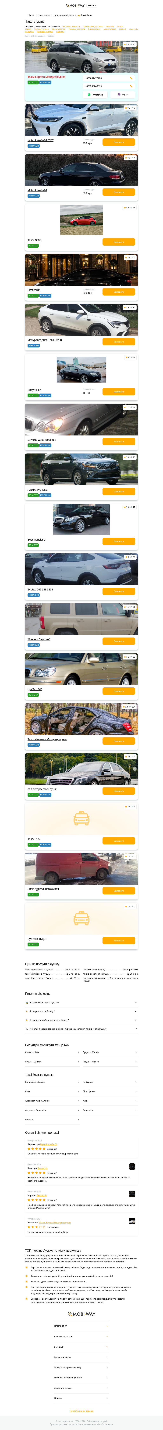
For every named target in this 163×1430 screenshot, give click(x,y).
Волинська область (64, 15)
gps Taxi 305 (35, 689)
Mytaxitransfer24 (37, 190)
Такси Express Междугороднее (46, 76)
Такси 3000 (34, 240)
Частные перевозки (71, 26)
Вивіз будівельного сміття (43, 889)
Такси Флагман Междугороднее (47, 739)
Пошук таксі (44, 15)
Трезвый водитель (77, 29)
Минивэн (110, 26)
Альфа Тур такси (38, 489)
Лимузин (60, 32)
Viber (125, 94)
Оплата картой (58, 29)
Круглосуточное (41, 29)
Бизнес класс (94, 29)
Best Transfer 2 (36, 539)
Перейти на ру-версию (81, 1411)
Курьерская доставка (93, 26)
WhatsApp (98, 94)
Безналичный (109, 29)
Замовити (119, 142)
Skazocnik (34, 290)
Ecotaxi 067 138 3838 (40, 589)
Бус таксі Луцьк (37, 938)
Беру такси (34, 389)
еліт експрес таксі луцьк (42, 789)
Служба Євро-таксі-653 (42, 439)
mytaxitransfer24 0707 (40, 140)
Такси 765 (34, 839)
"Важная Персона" (39, 639)
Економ (122, 29)
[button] (78, 732)
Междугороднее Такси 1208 (45, 340)
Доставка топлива (45, 32)
